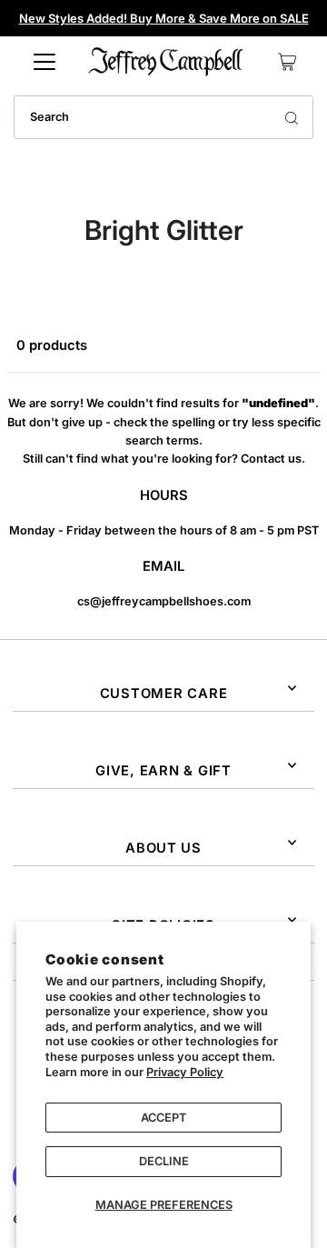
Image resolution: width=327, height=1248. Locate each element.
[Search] (291, 117)
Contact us (271, 458)
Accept (163, 1117)
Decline (164, 1161)
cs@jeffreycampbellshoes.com (164, 601)
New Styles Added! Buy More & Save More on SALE (164, 18)
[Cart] (287, 62)
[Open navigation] (44, 62)
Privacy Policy (184, 1072)
